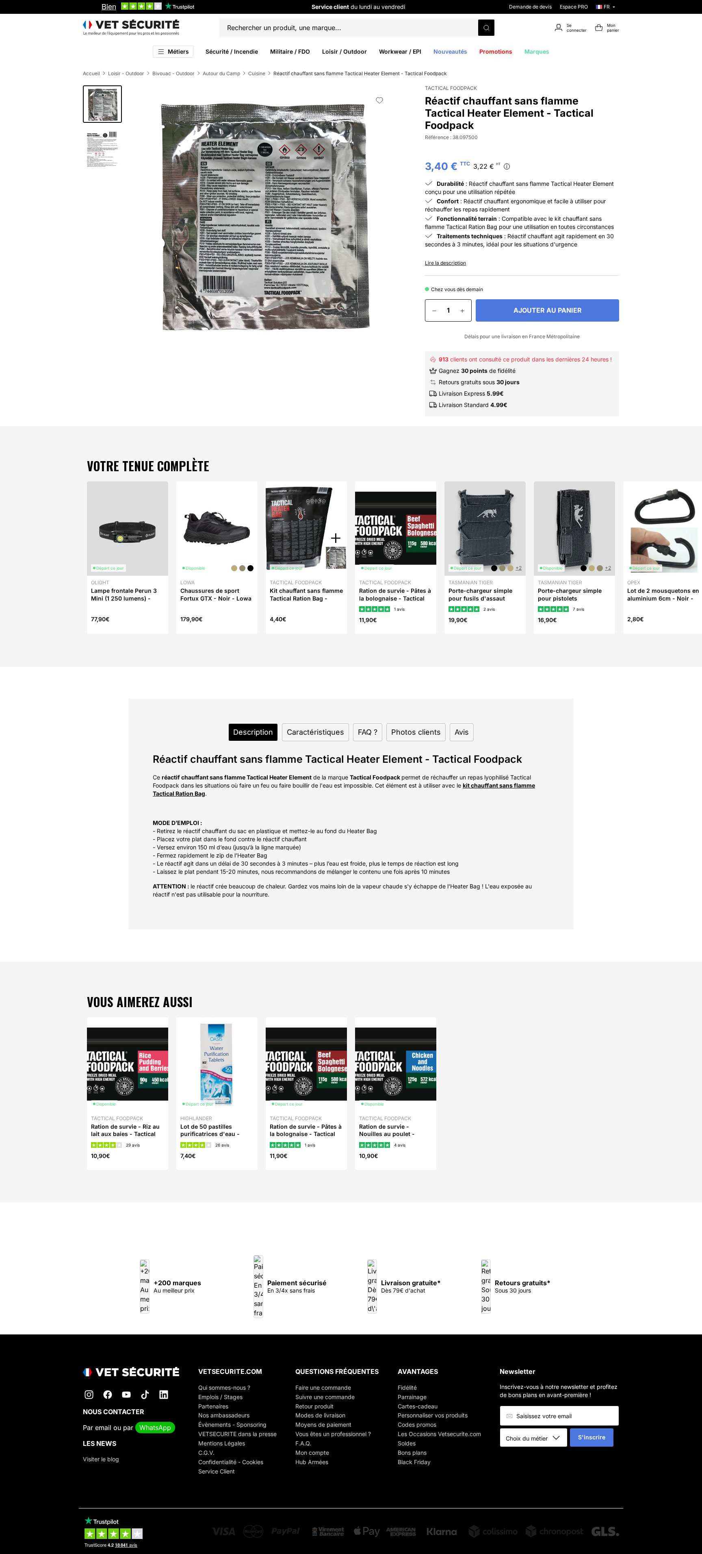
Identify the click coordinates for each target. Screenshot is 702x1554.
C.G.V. (206, 1452)
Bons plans (412, 1452)
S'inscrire (591, 1437)
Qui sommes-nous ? (224, 1387)
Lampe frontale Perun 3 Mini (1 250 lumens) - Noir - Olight (124, 598)
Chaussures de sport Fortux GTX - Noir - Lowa (215, 594)
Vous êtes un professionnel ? (333, 1433)
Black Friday (414, 1461)
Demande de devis (530, 7)
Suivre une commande (325, 1396)
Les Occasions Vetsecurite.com (439, 1433)
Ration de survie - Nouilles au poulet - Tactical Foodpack (387, 1134)
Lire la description (445, 263)
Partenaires (213, 1406)
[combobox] (536, 1438)
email (103, 1427)
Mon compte (312, 1452)
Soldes (407, 1443)
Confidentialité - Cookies (230, 1461)
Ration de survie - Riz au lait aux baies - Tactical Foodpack (125, 1134)
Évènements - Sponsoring (232, 1424)
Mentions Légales (221, 1443)
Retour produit (314, 1406)
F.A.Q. (303, 1443)
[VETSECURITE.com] (131, 28)
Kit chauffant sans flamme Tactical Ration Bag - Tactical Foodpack (306, 598)
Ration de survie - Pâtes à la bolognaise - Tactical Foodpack (395, 598)
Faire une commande (323, 1387)
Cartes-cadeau (418, 1406)
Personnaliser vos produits (433, 1415)
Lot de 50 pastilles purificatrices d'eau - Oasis (210, 1134)
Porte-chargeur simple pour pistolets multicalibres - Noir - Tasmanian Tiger (570, 601)
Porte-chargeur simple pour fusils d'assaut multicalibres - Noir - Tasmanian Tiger (480, 601)
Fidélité (407, 1387)
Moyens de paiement (323, 1424)
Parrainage (412, 1396)
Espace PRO (574, 7)
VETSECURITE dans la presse (237, 1433)
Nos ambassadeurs (223, 1415)
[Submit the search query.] (486, 28)
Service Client (216, 1471)
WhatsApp (155, 1427)
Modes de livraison (320, 1415)
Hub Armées (311, 1461)
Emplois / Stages (220, 1396)
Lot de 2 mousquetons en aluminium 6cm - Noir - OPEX (663, 598)
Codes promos (417, 1424)
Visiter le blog (101, 1459)
